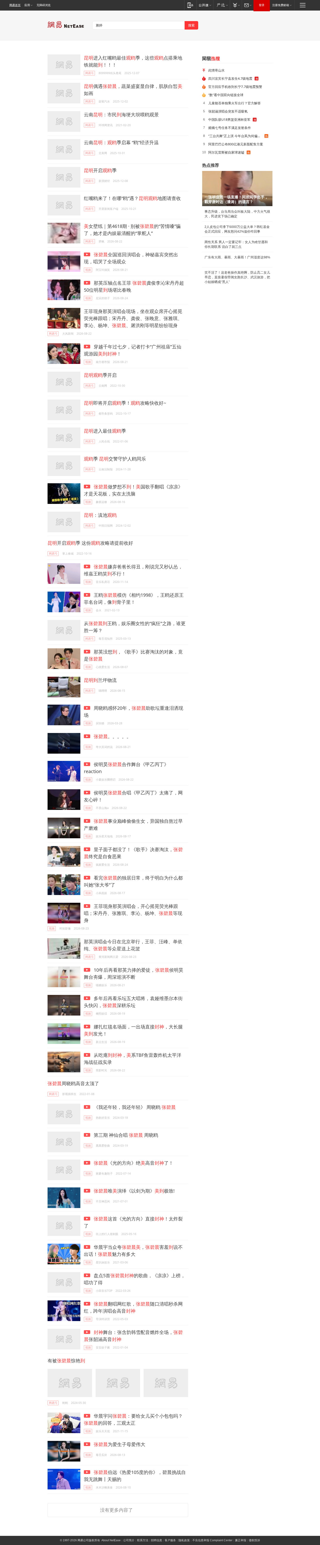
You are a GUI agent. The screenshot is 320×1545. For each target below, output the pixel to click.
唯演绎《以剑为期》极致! (134, 1191)
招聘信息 (156, 1540)
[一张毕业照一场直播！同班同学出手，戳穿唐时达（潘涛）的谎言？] (237, 188)
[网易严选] (221, 5)
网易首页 (15, 5)
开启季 (100, 170)
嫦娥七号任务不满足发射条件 (229, 127)
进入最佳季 (105, 431)
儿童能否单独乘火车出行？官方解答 (234, 103)
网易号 (89, 73)
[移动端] (190, 5)
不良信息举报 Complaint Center (212, 1540)
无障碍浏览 (44, 5)
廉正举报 (240, 1540)
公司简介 (128, 1540)
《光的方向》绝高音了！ (133, 1163)
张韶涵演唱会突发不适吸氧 (228, 111)
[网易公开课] (205, 5)
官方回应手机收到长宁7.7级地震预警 (235, 86)
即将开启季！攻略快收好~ (125, 403)
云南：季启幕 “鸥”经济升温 (121, 142)
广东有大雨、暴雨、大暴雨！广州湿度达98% (237, 257)
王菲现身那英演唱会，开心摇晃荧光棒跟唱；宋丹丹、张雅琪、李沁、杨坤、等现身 (133, 913)
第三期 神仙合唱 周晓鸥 (125, 1135)
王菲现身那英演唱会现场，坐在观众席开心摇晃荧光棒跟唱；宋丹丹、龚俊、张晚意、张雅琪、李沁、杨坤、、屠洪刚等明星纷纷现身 (133, 318)
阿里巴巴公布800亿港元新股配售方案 (235, 144)
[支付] (236, 5)
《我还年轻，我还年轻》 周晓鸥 (134, 1107)
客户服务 (170, 1540)
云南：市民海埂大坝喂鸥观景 (121, 114)
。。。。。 (112, 736)
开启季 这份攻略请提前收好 (90, 543)
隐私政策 (184, 1540)
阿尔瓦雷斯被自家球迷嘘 (226, 152)
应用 (27, 5)
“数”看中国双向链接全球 (225, 95)
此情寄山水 (216, 70)
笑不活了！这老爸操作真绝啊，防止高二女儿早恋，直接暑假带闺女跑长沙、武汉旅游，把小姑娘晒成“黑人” (237, 277)
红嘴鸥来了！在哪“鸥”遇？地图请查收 (132, 198)
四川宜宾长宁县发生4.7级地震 (230, 78)
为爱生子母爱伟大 (119, 1444)
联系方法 (142, 1540)
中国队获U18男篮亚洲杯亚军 (229, 119)
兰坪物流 (100, 680)
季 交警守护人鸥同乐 (115, 459)
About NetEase (111, 1540)
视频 (88, 270)
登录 (261, 5)
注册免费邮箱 (280, 5)
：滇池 (100, 515)
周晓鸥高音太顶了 (73, 1083)
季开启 (100, 375)
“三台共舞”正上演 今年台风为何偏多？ (236, 136)
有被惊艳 (66, 1360)
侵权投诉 (254, 1540)
